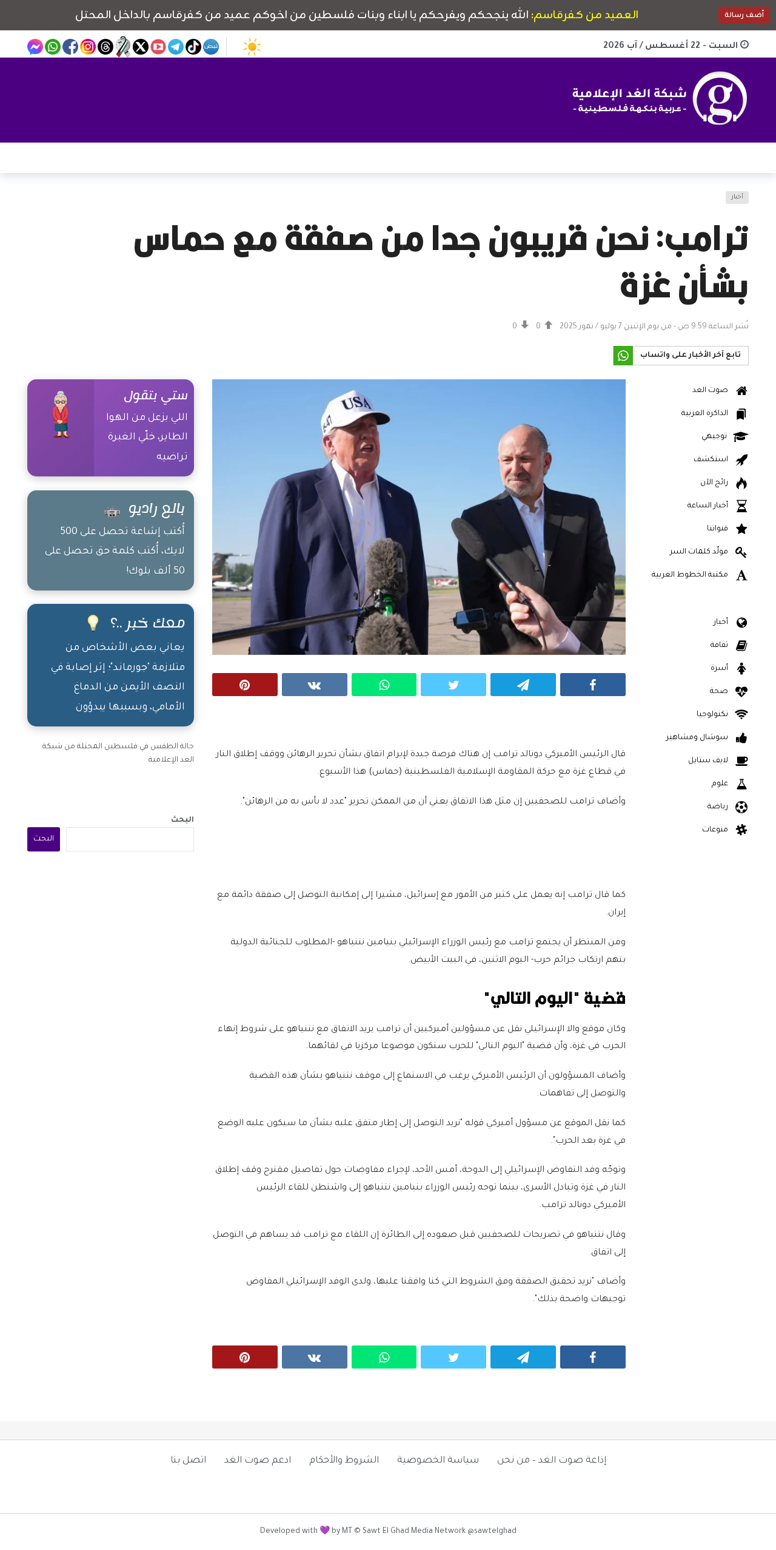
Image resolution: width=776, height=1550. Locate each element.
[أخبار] (43, 205)
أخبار (737, 197)
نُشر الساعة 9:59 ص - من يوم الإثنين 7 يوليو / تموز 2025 (654, 327)
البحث (182, 820)
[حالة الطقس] (252, 47)
